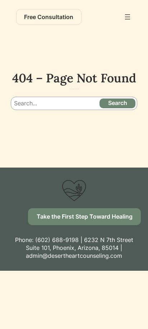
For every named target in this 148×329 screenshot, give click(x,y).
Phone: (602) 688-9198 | (49, 239)
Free (48, 16)
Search (117, 102)
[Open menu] (127, 17)
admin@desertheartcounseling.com (74, 255)
